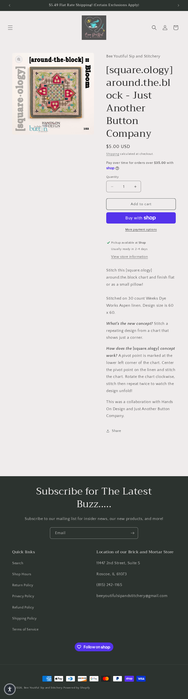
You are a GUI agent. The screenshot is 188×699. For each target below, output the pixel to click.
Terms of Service (25, 629)
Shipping (112, 154)
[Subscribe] (132, 533)
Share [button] (116, 431)
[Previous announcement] (9, 5)
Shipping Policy (24, 618)
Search (18, 563)
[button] (10, 27)
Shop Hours (21, 574)
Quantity (112, 177)
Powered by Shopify (76, 687)
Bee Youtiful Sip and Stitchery (43, 687)
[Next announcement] (178, 5)
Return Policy (22, 585)
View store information (129, 257)
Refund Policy (23, 607)
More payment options (141, 229)
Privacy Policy (23, 596)
